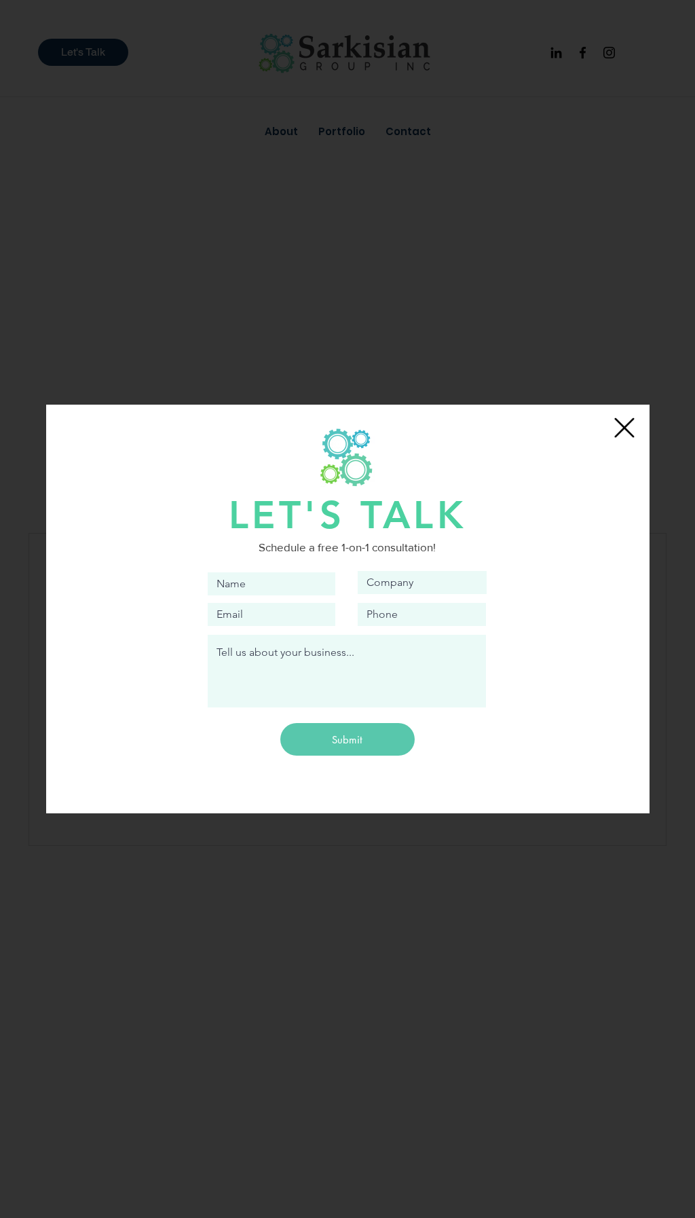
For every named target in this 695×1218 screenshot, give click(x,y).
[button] (624, 428)
